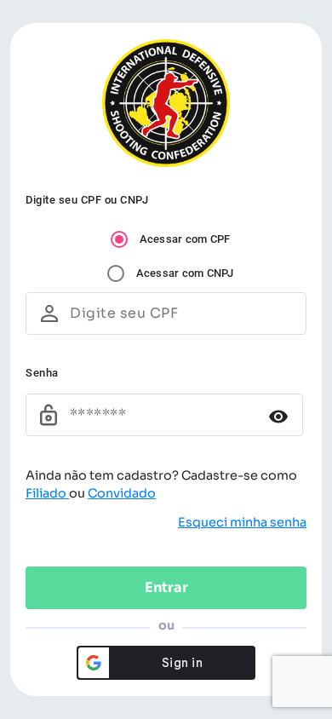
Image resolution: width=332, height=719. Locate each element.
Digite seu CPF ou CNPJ (87, 199)
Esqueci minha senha (242, 522)
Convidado (122, 493)
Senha (42, 372)
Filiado (47, 493)
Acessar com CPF (185, 239)
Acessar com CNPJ (185, 273)
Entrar (166, 587)
